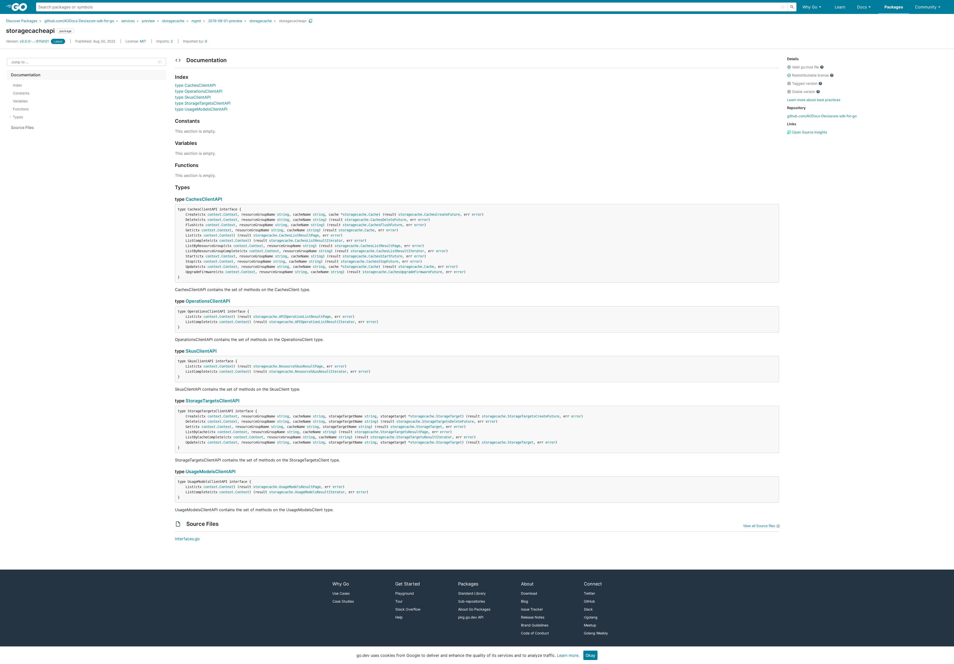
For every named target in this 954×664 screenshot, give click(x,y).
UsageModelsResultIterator (320, 492)
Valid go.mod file (805, 67)
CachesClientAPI (204, 199)
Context (230, 214)
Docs (862, 6)
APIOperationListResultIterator (325, 322)
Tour (398, 601)
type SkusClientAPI (193, 97)
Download (529, 593)
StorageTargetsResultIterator (424, 437)
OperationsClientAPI (208, 301)
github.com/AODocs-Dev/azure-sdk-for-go (79, 21)
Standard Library (472, 593)
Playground (404, 593)
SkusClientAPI (201, 351)
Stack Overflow (407, 609)
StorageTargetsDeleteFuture (448, 421)
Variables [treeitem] (20, 101)
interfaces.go (187, 538)
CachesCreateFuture (442, 214)
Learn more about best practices (813, 100)
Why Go (809, 6)
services (128, 21)
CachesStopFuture (382, 261)
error (477, 214)
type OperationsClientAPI (198, 91)
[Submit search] (792, 6)
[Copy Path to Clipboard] (310, 21)
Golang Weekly (596, 633)
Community (926, 6)
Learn (840, 6)
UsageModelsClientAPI (211, 471)
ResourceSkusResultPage (301, 366)
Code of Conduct (535, 633)
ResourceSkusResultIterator (321, 372)
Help (399, 617)
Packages (893, 6)
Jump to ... (20, 62)
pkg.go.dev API (470, 617)
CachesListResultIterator (319, 241)
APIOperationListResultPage (305, 317)
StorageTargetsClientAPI (212, 400)
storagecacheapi (292, 21)
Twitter (589, 593)
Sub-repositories (471, 601)
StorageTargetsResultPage (404, 432)
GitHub (589, 601)
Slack (588, 609)
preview (148, 21)
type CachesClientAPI (195, 85)
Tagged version (804, 83)
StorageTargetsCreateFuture (533, 416)
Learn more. (568, 655)
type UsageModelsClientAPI (201, 109)
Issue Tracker (532, 609)
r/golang (590, 617)
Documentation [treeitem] (25, 74)
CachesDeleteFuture (388, 220)
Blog (524, 601)
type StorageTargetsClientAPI (203, 103)
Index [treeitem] (17, 85)
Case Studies (343, 601)
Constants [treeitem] (21, 93)
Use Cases (341, 593)
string (283, 214)
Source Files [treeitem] (22, 127)
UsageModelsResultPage (300, 487)
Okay (590, 655)
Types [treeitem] (18, 117)
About (527, 583)
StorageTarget (449, 416)
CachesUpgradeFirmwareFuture (415, 272)
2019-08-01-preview (225, 21)
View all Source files (759, 526)
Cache (373, 214)
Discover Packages (21, 21)
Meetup (590, 625)
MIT (143, 41)
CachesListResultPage (299, 235)
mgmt (196, 21)
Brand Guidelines (534, 625)
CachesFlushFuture (385, 225)
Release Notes (532, 617)
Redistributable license (810, 75)
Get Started (407, 583)
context (214, 214)
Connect (593, 583)
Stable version (803, 91)
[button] (789, 67)
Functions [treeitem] (21, 109)
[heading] (21, 7)
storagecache (173, 21)
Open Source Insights (809, 132)
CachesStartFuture (385, 256)
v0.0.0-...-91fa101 (28, 41)
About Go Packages (474, 609)
